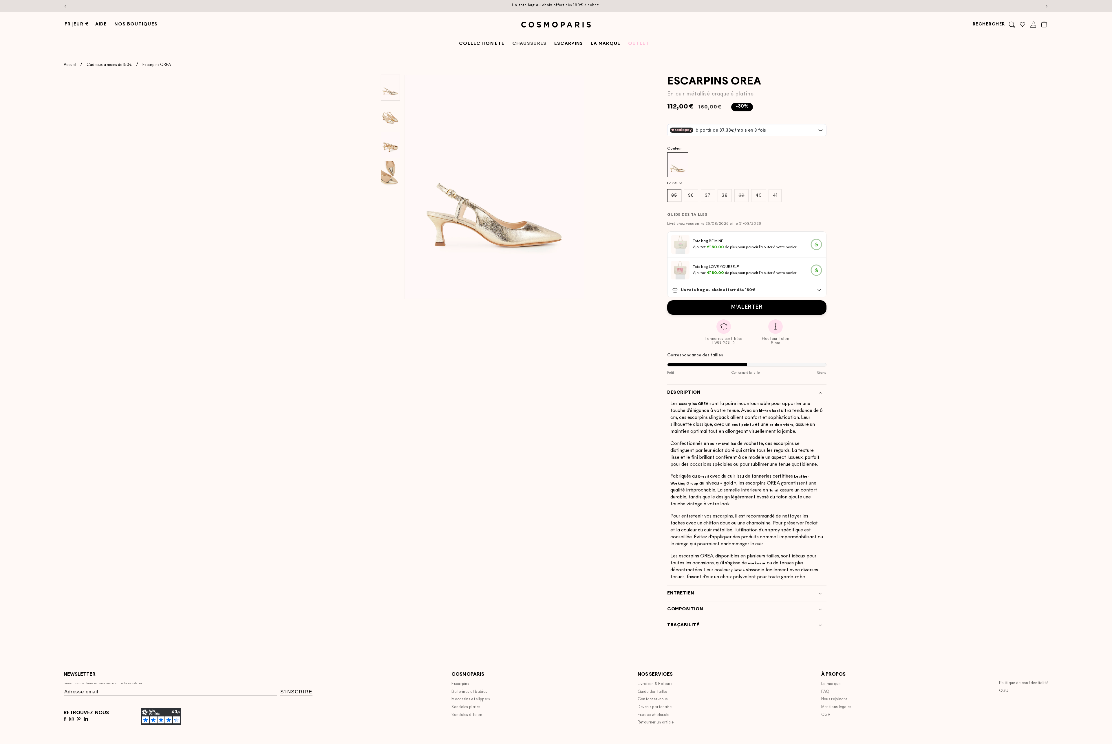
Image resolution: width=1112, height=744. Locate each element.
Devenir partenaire (655, 707)
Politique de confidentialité (1023, 683)
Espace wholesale (654, 715)
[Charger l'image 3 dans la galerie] (390, 145)
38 (724, 196)
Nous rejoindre (834, 699)
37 (708, 196)
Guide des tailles (653, 692)
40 (759, 196)
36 (691, 196)
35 (676, 197)
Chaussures (529, 43)
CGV (826, 715)
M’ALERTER (746, 307)
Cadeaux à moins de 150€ (109, 65)
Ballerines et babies (469, 692)
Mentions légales (836, 707)
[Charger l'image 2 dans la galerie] (390, 116)
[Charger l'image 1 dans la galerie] (390, 87)
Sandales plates (465, 707)
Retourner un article (656, 722)
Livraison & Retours (655, 684)
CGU (1004, 691)
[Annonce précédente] (65, 6)
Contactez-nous (653, 699)
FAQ (825, 692)
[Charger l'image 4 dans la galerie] (390, 173)
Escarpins (460, 684)
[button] (994, 25)
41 (775, 196)
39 (744, 197)
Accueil (70, 65)
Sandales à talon (466, 715)
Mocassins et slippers (470, 699)
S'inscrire (296, 692)
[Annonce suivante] (1046, 6)
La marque (831, 684)
